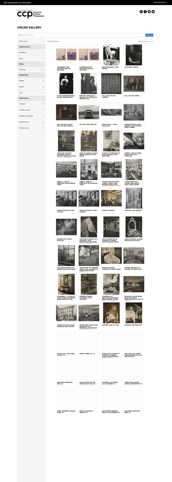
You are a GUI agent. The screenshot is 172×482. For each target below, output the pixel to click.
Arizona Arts (160, 2)
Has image (22, 69)
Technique (22, 104)
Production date (24, 128)
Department (22, 52)
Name (21, 58)
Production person (24, 110)
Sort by (140, 41)
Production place (24, 122)
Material (21, 80)
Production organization (26, 116)
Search (149, 35)
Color (20, 93)
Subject (21, 86)
